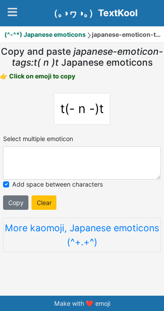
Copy (16, 202)
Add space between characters (57, 184)
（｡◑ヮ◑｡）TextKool (93, 13)
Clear (44, 202)
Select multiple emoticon (38, 138)
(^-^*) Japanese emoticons (45, 34)
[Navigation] (12, 12)
